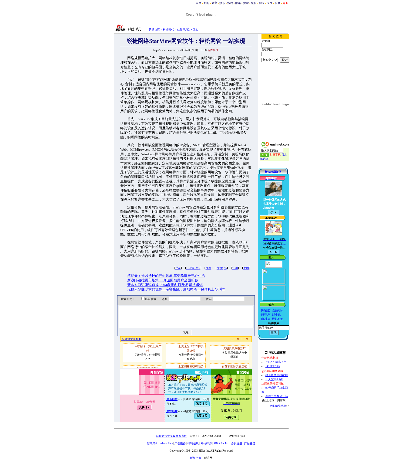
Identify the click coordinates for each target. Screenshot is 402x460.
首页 (198, 3)
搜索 (246, 3)
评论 (178, 268)
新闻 (206, 3)
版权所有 (195, 458)
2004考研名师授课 (174, 285)
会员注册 (236, 443)
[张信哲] (266, 310)
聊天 (262, 3)
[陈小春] (266, 318)
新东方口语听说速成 (143, 285)
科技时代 (168, 29)
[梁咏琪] (266, 314)
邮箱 (238, 3)
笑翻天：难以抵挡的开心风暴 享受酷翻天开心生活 (166, 276)
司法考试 (196, 285)
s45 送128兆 (272, 366)
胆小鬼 (276, 314)
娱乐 (222, 3)
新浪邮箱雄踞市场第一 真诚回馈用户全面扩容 (162, 280)
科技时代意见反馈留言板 (171, 436)
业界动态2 (183, 29)
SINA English (221, 443)
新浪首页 (154, 29)
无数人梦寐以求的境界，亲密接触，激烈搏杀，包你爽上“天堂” (176, 289)
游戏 (230, 3)
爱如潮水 (277, 310)
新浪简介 (152, 443)
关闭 (246, 268)
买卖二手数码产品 (276, 396)
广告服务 (180, 443)
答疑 (277, 3)
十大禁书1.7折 (274, 379)
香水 (284, 154)
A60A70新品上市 (275, 362)
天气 (269, 3)
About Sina (166, 443)
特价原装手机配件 (276, 375)
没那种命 (277, 318)
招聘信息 (193, 443)
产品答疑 (249, 443)
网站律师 (206, 443)
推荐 (208, 268)
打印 (235, 268)
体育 (214, 3)
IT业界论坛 (193, 268)
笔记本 (264, 158)
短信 (254, 3)
